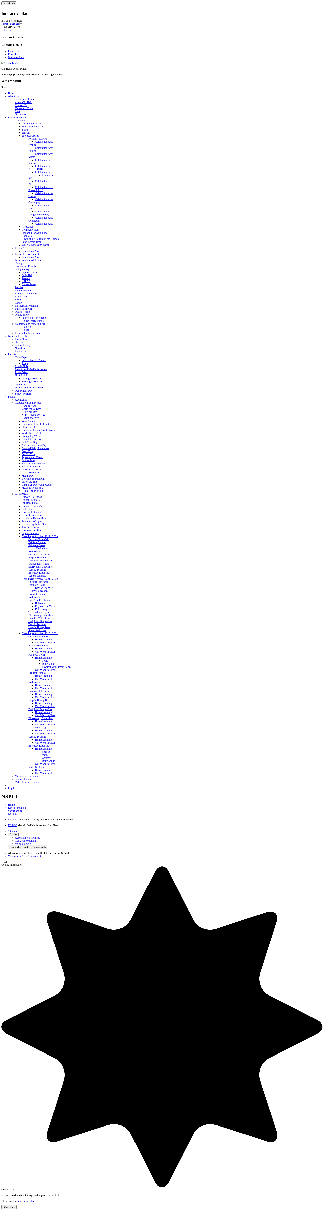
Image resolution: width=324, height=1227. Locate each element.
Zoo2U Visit (28, 454)
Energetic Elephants (39, 572)
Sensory (26, 132)
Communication (30, 229)
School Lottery (23, 345)
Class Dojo (21, 357)
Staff (17, 111)
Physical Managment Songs (56, 666)
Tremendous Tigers (32, 521)
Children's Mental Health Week (38, 430)
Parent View (21, 372)
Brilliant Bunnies (31, 499)
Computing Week (31, 417)
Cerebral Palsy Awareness (35, 448)
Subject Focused (30, 135)
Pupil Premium (23, 290)
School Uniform (23, 393)
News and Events (17, 336)
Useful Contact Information (29, 387)
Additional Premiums (26, 293)
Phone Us (13, 51)
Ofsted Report (22, 311)
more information (26, 1201)
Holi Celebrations (31, 466)
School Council (23, 779)
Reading (19, 248)
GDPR (18, 302)
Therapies (20, 263)
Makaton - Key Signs (26, 776)
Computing (34, 220)
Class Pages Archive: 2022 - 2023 (40, 536)
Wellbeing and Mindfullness (30, 323)
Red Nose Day (29, 442)
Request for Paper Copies (28, 332)
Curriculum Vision (31, 123)
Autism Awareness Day (34, 445)
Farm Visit (27, 451)
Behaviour (40, 603)
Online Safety (29, 284)
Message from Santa (32, 487)
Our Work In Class (45, 642)
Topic (45, 660)
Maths (31, 156)
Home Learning (43, 639)
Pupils (11, 396)
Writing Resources (31, 378)
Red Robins (28, 509)
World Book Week (32, 433)
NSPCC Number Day (33, 414)
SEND (18, 299)
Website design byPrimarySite (25, 856)
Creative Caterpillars (32, 512)
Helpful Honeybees (32, 515)
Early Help (27, 275)
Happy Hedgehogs (32, 505)
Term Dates (21, 384)
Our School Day (23, 390)
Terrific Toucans (30, 527)
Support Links (29, 272)
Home (11, 93)
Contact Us (21, 105)
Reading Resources (32, 381)
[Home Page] (9, 63)
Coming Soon (29, 405)
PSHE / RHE (35, 169)
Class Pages (21, 493)
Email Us (13, 54)
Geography (34, 202)
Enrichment (21, 351)
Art (30, 208)
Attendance (21, 399)
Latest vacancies (23, 308)
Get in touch (9, 3)
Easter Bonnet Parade (33, 463)
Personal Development (27, 254)
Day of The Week (44, 587)
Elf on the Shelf (30, 427)
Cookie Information (25, 840)
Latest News (21, 339)
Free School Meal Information (31, 369)
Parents (12, 354)
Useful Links (22, 375)
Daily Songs (41, 609)
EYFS (25, 129)
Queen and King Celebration (37, 424)
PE (30, 184)
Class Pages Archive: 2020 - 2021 (40, 633)
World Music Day (31, 408)
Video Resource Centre (27, 782)
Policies (19, 287)
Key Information (17, 117)
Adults (25, 329)
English (32, 150)
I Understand (9, 1207)
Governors (20, 114)
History (32, 196)
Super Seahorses (30, 533)
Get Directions (16, 57)
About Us (13, 96)
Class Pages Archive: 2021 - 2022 (40, 578)
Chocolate (27, 235)
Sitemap (12, 831)
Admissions (21, 296)
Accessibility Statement (27, 837)
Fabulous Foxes (30, 502)
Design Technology (38, 214)
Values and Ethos (24, 108)
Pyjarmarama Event (32, 457)
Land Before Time (31, 241)
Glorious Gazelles (31, 530)
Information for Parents (34, 317)
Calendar (19, 342)
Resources (47, 175)
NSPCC (26, 281)
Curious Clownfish (32, 496)
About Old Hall (23, 102)
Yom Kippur (28, 421)
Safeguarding (22, 269)
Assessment (28, 226)
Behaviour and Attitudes (28, 260)
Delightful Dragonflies (34, 518)
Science (32, 163)
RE (30, 178)
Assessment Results (25, 266)
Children (26, 326)
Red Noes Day (29, 411)
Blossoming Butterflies (34, 524)
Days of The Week (45, 606)
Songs (25, 363)
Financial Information (26, 305)
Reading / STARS (38, 138)
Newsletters (21, 348)
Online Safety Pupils (33, 320)
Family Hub (21, 366)
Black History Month (33, 490)
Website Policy (23, 843)
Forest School (35, 190)
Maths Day (27, 475)
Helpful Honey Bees (39, 627)
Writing (32, 144)
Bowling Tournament (33, 478)
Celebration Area (44, 141)
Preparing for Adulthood (35, 232)
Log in (7, 29)
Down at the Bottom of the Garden (40, 238)
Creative (46, 757)
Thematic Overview (32, 126)
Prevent (26, 278)
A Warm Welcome (24, 99)
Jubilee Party (28, 460)
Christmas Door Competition (37, 484)
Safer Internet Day (31, 439)
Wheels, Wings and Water (35, 244)
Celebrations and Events (28, 402)
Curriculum (21, 120)
